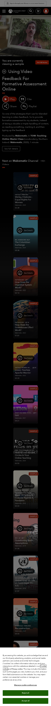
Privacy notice (17, 669)
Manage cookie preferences (25, 685)
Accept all (25, 701)
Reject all (25, 693)
